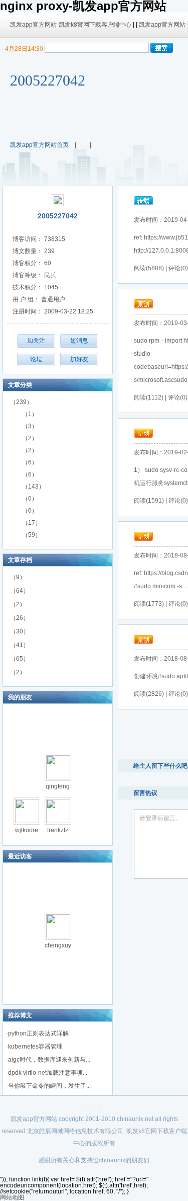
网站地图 (12, 1197)
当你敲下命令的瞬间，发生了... (49, 1085)
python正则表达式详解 (38, 1033)
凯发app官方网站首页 (39, 144)
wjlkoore (26, 830)
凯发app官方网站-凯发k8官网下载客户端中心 (70, 24)
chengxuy (58, 945)
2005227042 (47, 80)
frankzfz (57, 830)
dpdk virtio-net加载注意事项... (47, 1072)
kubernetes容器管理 (35, 1046)
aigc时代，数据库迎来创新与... (49, 1059)
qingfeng (58, 786)
